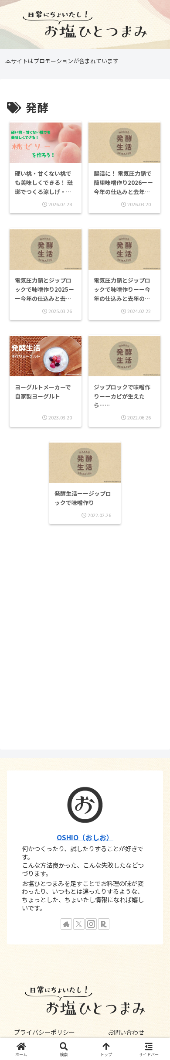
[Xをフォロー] (79, 924)
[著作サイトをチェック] (66, 924)
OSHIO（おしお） (85, 837)
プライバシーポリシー (44, 1032)
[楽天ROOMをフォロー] (103, 924)
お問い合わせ (126, 1032)
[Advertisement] (85, 638)
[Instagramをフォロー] (91, 924)
